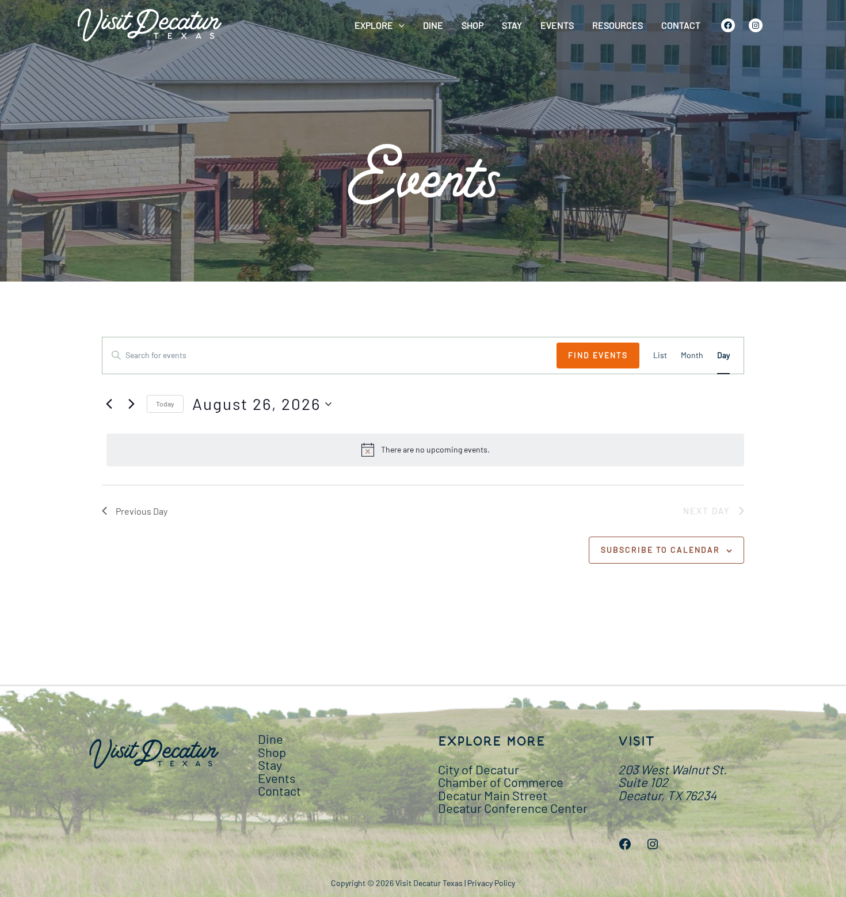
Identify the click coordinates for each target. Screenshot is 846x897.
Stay (512, 25)
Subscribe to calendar (660, 549)
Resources (617, 25)
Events (557, 25)
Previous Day (141, 510)
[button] (399, 25)
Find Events (598, 355)
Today (165, 404)
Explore (374, 25)
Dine (433, 25)
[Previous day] (109, 404)
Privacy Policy (491, 883)
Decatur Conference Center (513, 807)
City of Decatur (478, 769)
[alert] (425, 450)
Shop (472, 25)
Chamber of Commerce (500, 781)
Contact (680, 25)
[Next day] (131, 404)
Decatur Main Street (492, 795)
